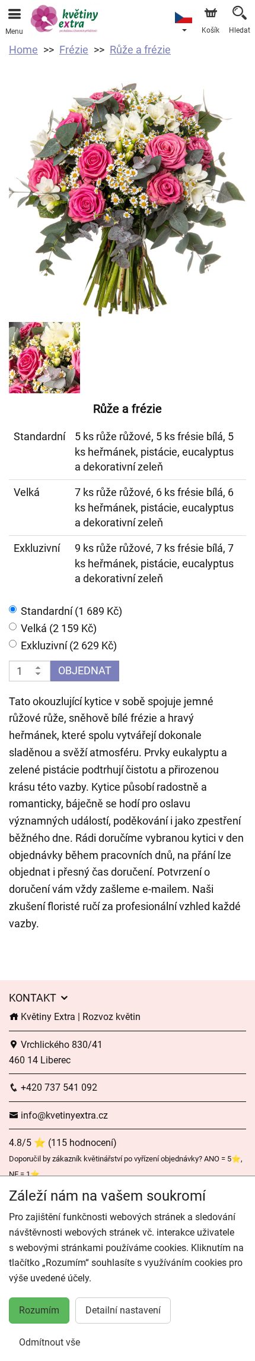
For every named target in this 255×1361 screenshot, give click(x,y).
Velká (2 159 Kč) (59, 628)
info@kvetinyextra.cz (63, 1115)
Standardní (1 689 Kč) (71, 611)
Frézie (73, 49)
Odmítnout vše (49, 1342)
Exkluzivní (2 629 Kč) (69, 645)
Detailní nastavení (123, 1310)
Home (23, 49)
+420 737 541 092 (57, 1087)
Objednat (84, 670)
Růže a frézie (140, 49)
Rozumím (39, 1310)
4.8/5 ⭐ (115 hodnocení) (63, 1142)
